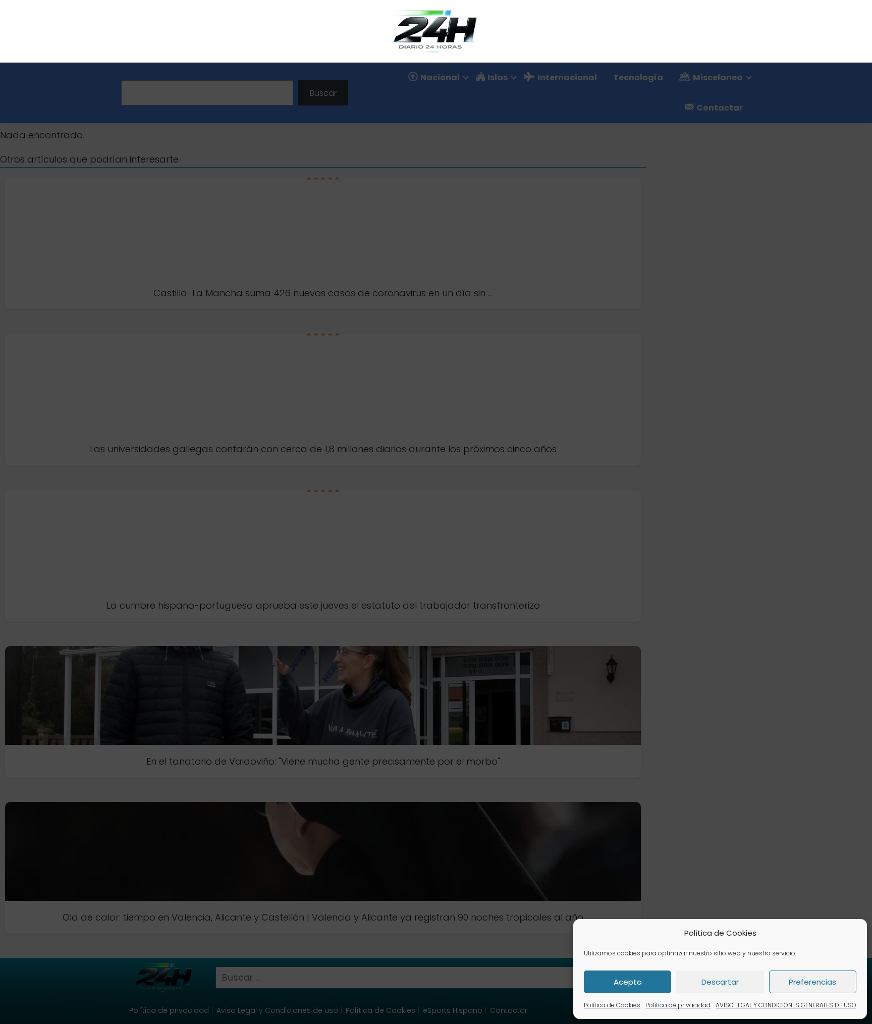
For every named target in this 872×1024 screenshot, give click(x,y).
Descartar (720, 982)
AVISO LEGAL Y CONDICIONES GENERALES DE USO (786, 1005)
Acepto (628, 982)
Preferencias (812, 982)
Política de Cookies (612, 1005)
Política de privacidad (678, 1005)
